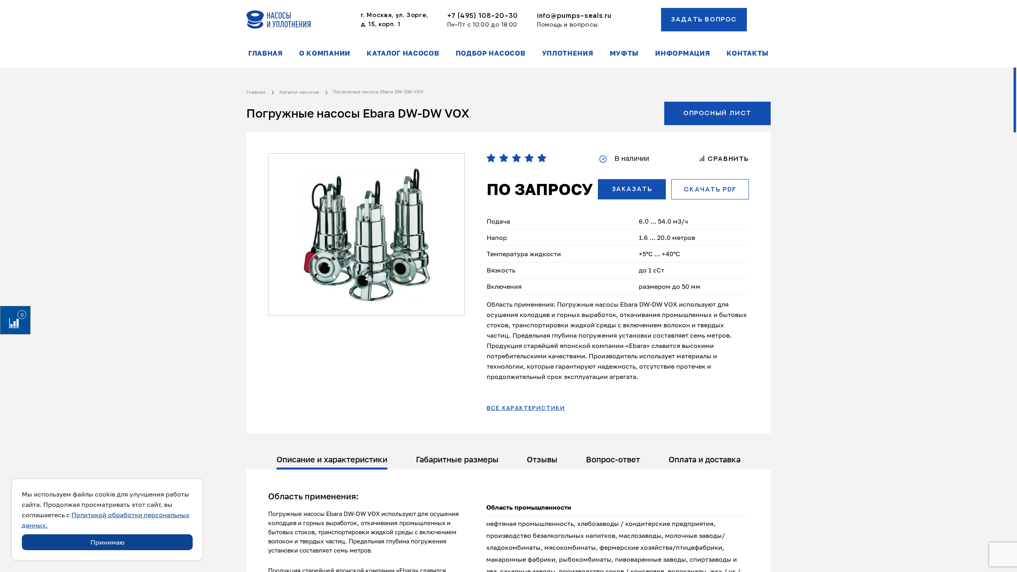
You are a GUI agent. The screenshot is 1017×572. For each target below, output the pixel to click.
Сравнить (727, 159)
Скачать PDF (710, 189)
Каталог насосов (403, 53)
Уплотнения (568, 53)
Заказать (632, 189)
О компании (324, 53)
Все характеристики (526, 408)
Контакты (748, 53)
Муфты (624, 53)
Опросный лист (717, 113)
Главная (265, 53)
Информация (682, 53)
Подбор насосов (491, 53)
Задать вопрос (704, 19)
